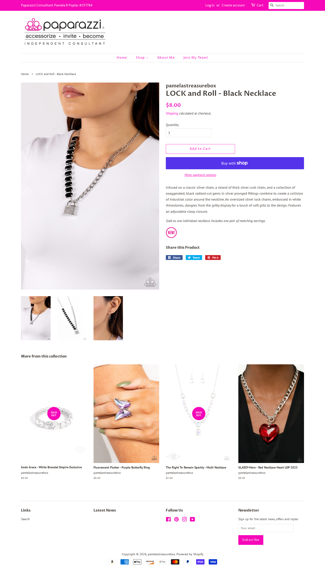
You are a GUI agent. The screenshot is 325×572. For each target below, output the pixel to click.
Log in (209, 5)
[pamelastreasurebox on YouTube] (192, 520)
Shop (141, 58)
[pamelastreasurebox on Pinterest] (176, 520)
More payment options (200, 175)
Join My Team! (196, 58)
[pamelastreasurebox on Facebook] (168, 520)
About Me (166, 58)
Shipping (172, 113)
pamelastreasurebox (161, 554)
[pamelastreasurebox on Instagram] (184, 520)
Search (25, 519)
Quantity (172, 124)
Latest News (105, 510)
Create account (233, 5)
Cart (260, 5)
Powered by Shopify (189, 554)
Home (122, 58)
